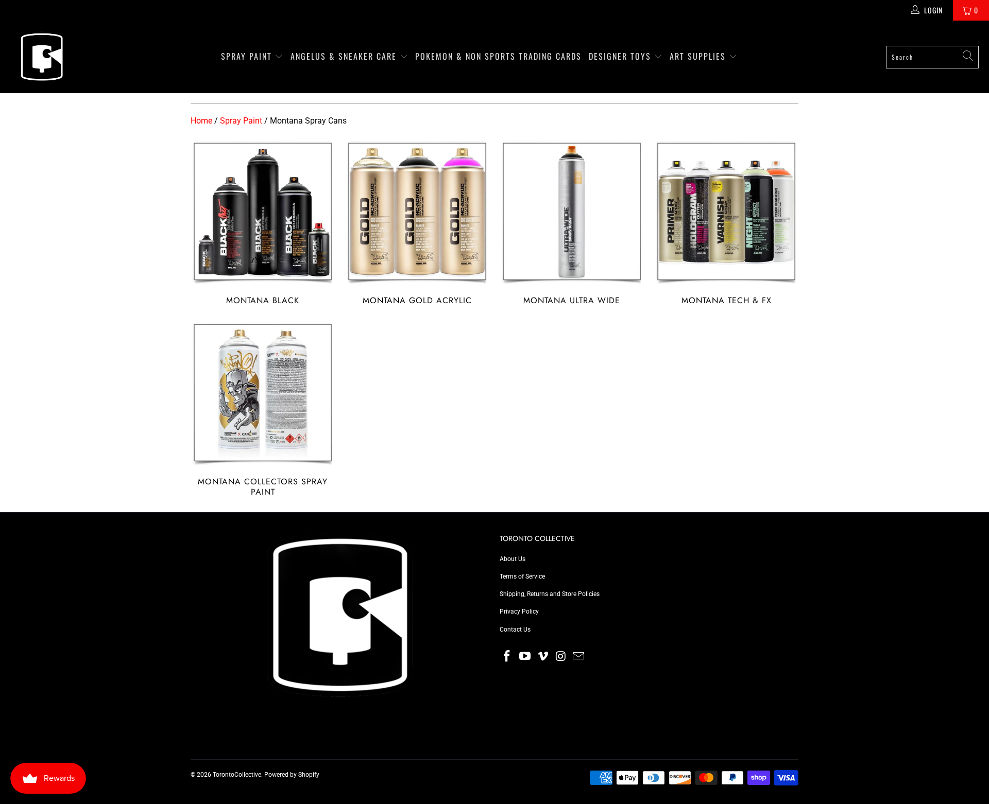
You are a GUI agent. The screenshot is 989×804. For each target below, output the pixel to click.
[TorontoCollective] (41, 57)
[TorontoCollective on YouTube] (525, 656)
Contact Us (515, 629)
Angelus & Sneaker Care (344, 56)
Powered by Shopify (291, 774)
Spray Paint (248, 56)
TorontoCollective (237, 774)
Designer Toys (621, 56)
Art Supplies (699, 56)
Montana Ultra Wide (572, 223)
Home (201, 121)
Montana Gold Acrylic (417, 223)
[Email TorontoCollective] (579, 656)
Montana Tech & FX (726, 223)
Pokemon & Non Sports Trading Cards (498, 56)
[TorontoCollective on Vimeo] (543, 656)
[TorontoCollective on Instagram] (561, 656)
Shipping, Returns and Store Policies (550, 594)
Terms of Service (522, 576)
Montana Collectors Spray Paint (263, 409)
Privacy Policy (519, 611)
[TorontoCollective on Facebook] (507, 656)
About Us (512, 559)
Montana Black (263, 223)
